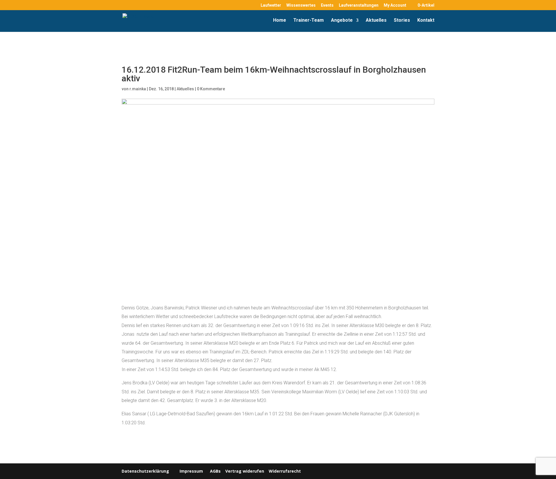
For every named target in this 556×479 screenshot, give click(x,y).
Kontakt (425, 20)
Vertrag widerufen (244, 471)
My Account (395, 5)
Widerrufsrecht (284, 471)
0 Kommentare (211, 89)
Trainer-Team (308, 20)
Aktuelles (376, 20)
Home (279, 20)
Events (327, 5)
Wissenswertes (301, 5)
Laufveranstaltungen (358, 5)
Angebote (342, 20)
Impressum (191, 471)
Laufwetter (271, 5)
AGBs (215, 471)
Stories (402, 20)
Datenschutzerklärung (145, 471)
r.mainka (137, 89)
